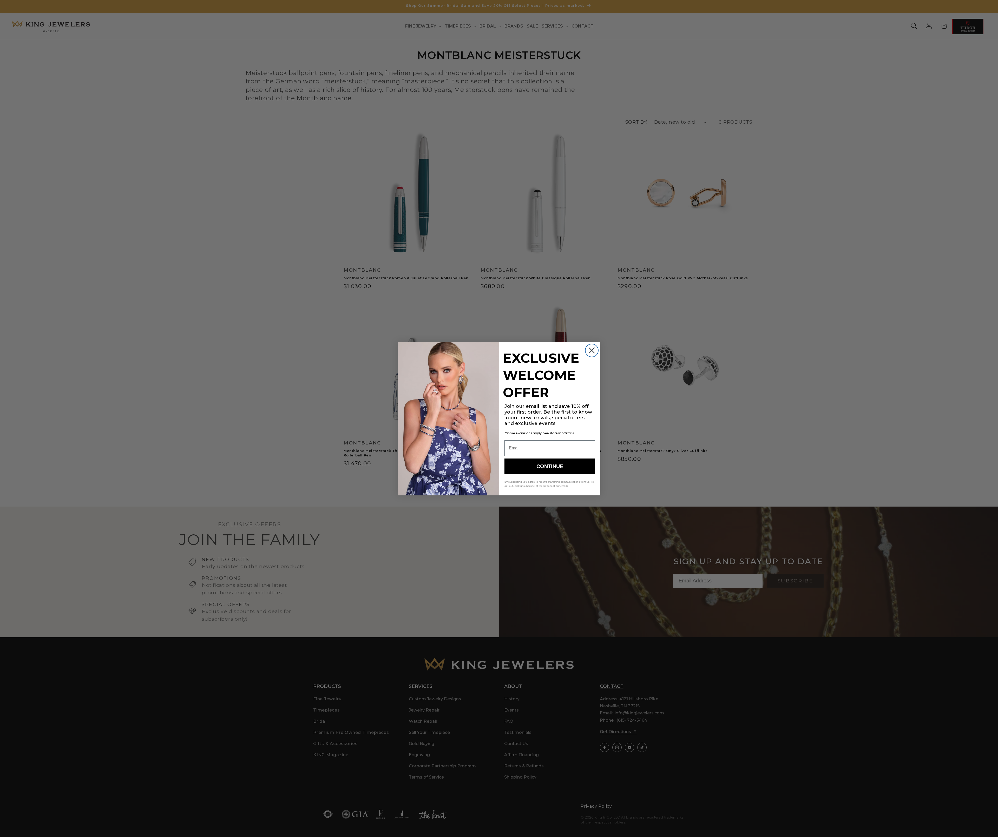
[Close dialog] (591, 350)
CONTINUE (549, 466)
